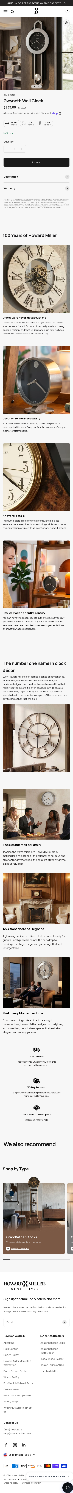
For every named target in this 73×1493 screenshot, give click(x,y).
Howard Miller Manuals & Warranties (17, 1363)
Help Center (11, 1348)
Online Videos (11, 1389)
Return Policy (11, 1354)
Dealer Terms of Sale (52, 1365)
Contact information (31, 1482)
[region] (36, 443)
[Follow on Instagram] (15, 1445)
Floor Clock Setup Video (17, 1395)
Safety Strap (11, 1401)
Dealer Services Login (52, 1342)
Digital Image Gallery (51, 1359)
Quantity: (9, 141)
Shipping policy (11, 1482)
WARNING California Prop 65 (18, 1409)
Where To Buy (11, 1377)
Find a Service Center (16, 1371)
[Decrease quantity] (8, 148)
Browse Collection (20, 1248)
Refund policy (10, 1479)
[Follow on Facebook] (6, 1445)
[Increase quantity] (21, 148)
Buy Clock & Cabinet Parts (18, 1383)
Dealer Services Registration (49, 1350)
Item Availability (49, 1371)
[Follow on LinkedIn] (24, 1445)
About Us (9, 1342)
